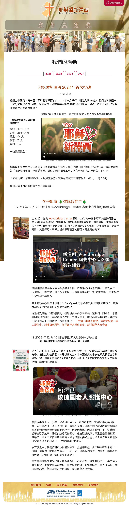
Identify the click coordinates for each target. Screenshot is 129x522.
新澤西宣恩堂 (51, 324)
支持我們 (93, 485)
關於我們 (36, 485)
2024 (70, 73)
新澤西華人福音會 (97, 324)
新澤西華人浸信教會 (73, 324)
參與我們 (78, 485)
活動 (48, 485)
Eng (120, 11)
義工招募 (62, 485)
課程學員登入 (115, 3)
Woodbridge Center (60, 218)
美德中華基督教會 (88, 321)
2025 (59, 73)
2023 (81, 73)
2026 (48, 73)
